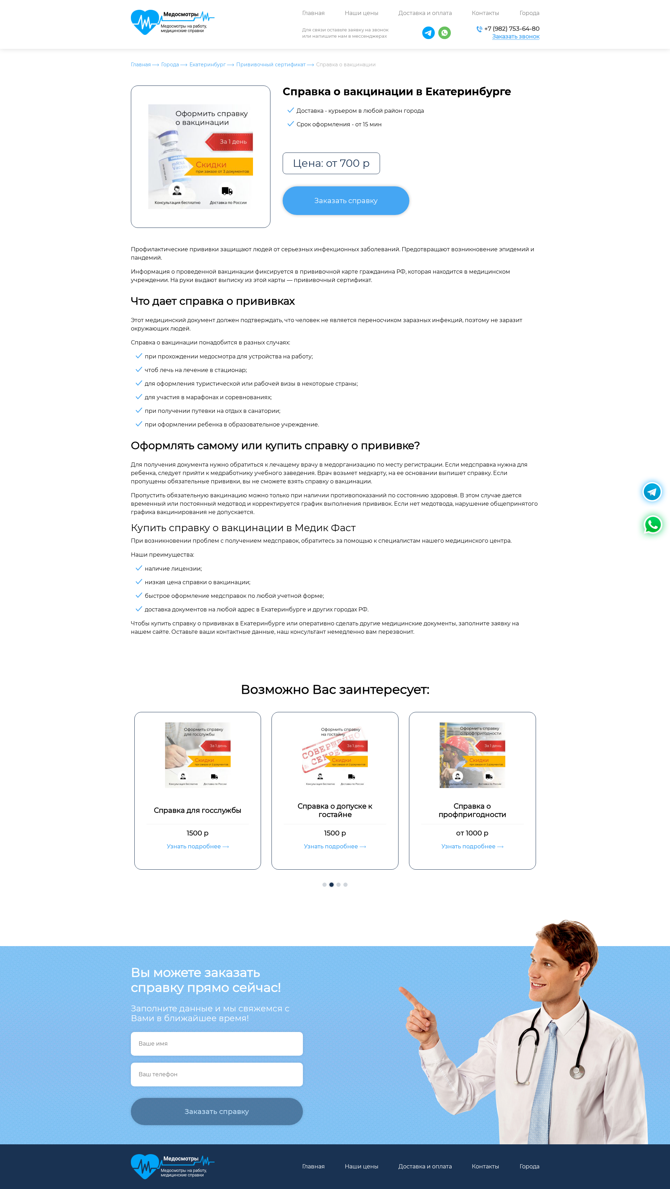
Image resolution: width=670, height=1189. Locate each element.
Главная (313, 13)
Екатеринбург (207, 64)
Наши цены (362, 13)
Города (529, 13)
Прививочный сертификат (271, 64)
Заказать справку (346, 200)
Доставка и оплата (425, 13)
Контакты (485, 13)
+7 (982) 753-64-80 (511, 28)
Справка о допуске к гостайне (335, 810)
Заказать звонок (515, 37)
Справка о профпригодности (472, 810)
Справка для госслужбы (197, 810)
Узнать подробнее (194, 846)
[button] (324, 885)
